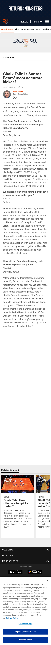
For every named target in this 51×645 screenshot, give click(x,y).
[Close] (47, 581)
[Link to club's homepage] (5, 20)
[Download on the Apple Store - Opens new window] (15, 572)
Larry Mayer (18, 92)
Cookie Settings (25, 623)
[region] (25, 611)
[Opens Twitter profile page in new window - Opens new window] (15, 97)
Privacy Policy (12, 618)
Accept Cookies (25, 639)
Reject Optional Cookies (25, 631)
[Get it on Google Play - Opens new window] (35, 573)
